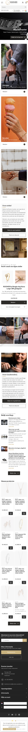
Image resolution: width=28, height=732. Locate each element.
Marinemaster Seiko (14, 418)
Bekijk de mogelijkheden (14, 401)
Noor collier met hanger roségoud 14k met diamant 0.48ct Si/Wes (20, 502)
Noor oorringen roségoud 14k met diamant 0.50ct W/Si (20, 605)
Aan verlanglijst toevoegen (13, 307)
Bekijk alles (13, 473)
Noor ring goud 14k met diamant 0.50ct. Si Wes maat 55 (20, 536)
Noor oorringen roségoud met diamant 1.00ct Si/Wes (6, 536)
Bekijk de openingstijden (14, 230)
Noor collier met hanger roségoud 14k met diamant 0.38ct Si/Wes (7, 502)
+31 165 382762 (8, 679)
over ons (11, 657)
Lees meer (11, 426)
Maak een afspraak (14, 235)
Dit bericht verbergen (9, 729)
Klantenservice (11, 652)
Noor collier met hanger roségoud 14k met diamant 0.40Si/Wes (7, 605)
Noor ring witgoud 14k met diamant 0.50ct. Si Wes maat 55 (7, 571)
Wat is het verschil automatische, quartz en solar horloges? (17, 431)
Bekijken (13, 302)
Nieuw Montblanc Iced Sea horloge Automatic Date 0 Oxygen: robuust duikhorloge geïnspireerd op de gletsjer (17, 456)
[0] (26, 2)
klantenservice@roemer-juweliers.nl (13, 684)
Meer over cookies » (21, 729)
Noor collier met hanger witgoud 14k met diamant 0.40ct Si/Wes (20, 571)
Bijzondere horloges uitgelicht (17, 448)
